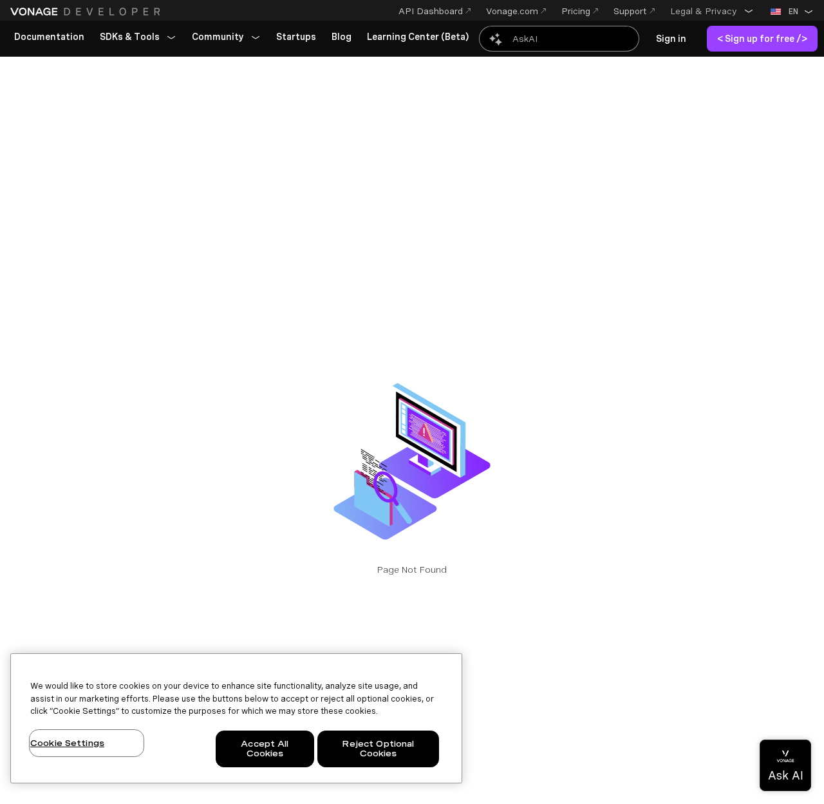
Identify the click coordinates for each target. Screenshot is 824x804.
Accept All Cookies (264, 749)
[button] (712, 11)
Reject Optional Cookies (378, 749)
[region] (236, 718)
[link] (49, 37)
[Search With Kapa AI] (559, 39)
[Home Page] (87, 11)
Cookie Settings (67, 743)
